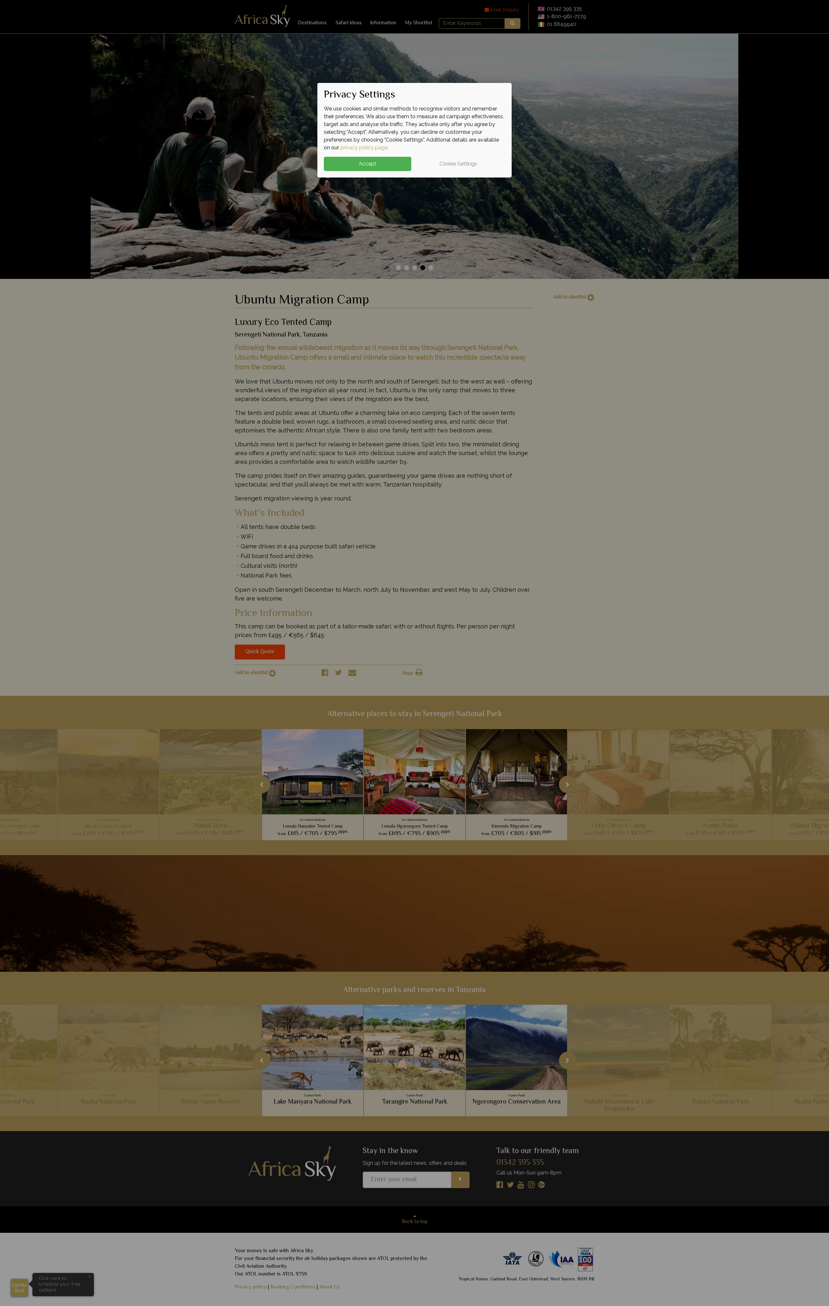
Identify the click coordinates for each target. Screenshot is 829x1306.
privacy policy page (363, 147)
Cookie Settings (458, 164)
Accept (367, 164)
